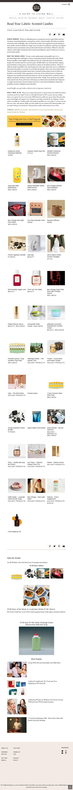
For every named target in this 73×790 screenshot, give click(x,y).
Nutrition (22, 18)
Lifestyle (50, 18)
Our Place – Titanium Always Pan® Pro (35, 463)
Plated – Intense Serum (55, 462)
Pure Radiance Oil (14, 532)
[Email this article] (63, 34)
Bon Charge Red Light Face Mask (16, 221)
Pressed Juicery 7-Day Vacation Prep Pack (16, 360)
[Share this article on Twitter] (54, 34)
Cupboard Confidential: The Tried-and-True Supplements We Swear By (42, 682)
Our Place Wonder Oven (36, 220)
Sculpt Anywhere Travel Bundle (16, 429)
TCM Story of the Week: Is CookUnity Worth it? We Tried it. (31, 609)
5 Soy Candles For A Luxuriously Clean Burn (41, 110)
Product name (32, 393)
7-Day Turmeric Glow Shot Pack (54, 394)
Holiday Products (36, 363)
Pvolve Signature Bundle (16, 255)
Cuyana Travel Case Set (36, 151)
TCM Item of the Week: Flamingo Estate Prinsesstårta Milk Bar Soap (36, 623)
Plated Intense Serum (15, 324)
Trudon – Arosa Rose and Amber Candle (54, 360)
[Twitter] (62, 750)
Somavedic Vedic (34, 324)
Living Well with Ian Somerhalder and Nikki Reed (44, 663)
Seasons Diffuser (53, 220)
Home (10, 155)
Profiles (13, 18)
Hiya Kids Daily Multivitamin (13, 187)
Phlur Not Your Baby (35, 289)
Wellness (51, 155)
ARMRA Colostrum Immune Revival (54, 152)
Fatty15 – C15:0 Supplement (52, 498)
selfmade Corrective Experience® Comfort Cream (54, 326)
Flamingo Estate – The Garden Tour (36, 360)
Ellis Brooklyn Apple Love (17, 289)
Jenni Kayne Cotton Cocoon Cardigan (54, 256)
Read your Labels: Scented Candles (30, 24)
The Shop (60, 18)
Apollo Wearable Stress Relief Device (36, 187)
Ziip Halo (31, 255)
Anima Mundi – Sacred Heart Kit (55, 429)
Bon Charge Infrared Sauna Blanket (54, 187)
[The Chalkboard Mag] (36, 7)
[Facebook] (62, 753)
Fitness (11, 257)
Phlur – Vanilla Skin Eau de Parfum (16, 463)
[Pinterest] (66, 753)
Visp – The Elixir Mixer (16, 393)
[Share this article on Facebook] (50, 34)
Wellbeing (32, 18)
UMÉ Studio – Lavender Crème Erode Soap (16, 498)
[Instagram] (66, 750)
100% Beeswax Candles (20, 110)
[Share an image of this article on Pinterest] (59, 34)
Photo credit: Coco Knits (32, 30)
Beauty (42, 18)
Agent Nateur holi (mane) (36, 428)
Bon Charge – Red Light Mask (36, 498)
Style (30, 153)
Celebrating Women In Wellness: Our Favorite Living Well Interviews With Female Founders (45, 701)
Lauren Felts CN (18, 30)
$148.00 (50, 503)
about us (4, 748)
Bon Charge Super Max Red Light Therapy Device (55, 291)
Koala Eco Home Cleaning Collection (15, 152)
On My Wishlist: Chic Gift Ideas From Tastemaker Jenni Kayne (27, 562)
